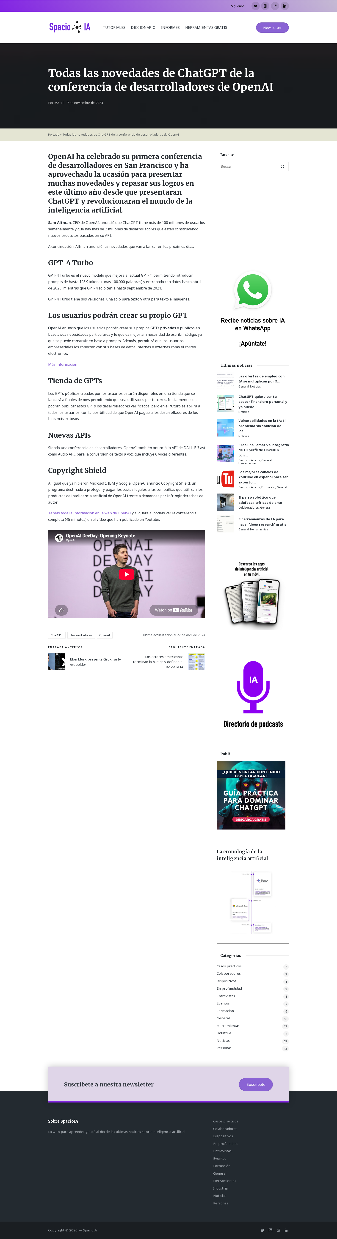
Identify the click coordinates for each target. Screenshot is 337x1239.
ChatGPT (57, 635)
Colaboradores (248, 508)
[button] (272, 27)
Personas (224, 1047)
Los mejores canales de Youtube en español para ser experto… (263, 476)
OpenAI (104, 635)
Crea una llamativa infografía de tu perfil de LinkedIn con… (263, 449)
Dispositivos (226, 981)
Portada (53, 134)
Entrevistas (226, 995)
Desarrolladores (81, 635)
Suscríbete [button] (256, 1084)
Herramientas (247, 463)
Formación (268, 487)
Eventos (223, 1003)
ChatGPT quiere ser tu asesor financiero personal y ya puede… (262, 401)
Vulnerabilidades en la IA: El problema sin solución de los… (261, 425)
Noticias (255, 386)
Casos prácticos (249, 460)
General (243, 386)
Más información (62, 364)
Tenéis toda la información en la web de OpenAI (90, 513)
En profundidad (229, 988)
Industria (224, 1033)
